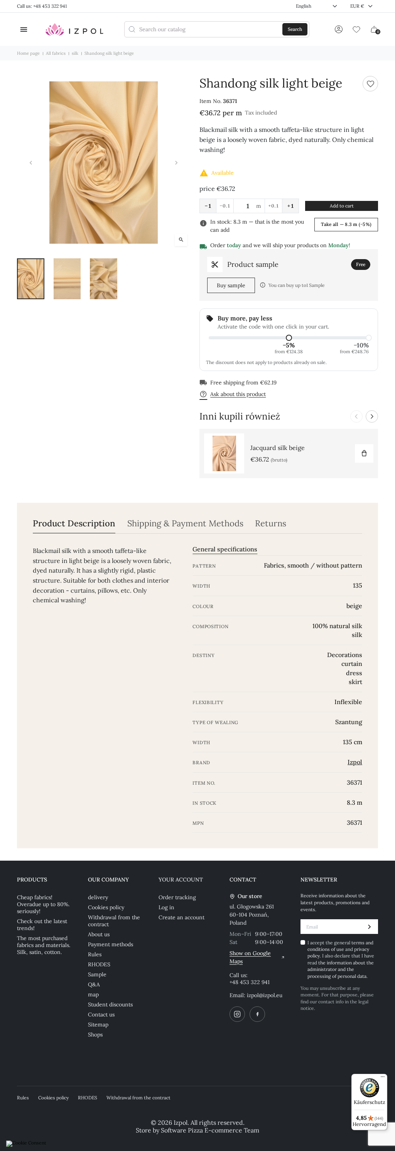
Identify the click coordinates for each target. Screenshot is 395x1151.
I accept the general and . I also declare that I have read (340, 959)
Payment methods (110, 944)
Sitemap (98, 1024)
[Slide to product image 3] (103, 278)
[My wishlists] (356, 29)
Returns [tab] (270, 523)
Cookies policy (106, 907)
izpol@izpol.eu (264, 995)
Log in (166, 907)
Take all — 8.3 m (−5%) (346, 224)
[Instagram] (237, 1014)
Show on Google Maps (250, 957)
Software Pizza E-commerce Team (210, 1130)
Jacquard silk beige (277, 448)
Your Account (181, 879)
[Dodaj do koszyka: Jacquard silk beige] (364, 453)
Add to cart (342, 206)
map (93, 994)
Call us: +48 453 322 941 (42, 6)
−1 (207, 205)
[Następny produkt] (372, 416)
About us (99, 934)
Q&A (94, 984)
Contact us (101, 1014)
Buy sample (231, 285)
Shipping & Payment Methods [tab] (185, 523)
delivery (98, 897)
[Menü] (382, 1078)
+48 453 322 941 (250, 982)
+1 (290, 205)
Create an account (181, 917)
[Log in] (338, 29)
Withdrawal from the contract (114, 921)
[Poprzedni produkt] (356, 416)
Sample (97, 974)
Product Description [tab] (74, 523)
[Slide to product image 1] (30, 278)
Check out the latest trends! (42, 925)
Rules (94, 954)
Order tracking (177, 897)
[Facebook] (257, 1014)
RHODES (99, 964)
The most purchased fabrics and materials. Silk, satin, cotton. (43, 945)
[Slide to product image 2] (67, 278)
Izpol (355, 762)
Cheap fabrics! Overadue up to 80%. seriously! (43, 904)
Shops (95, 1034)
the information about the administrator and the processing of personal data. (340, 969)
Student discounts (110, 1004)
